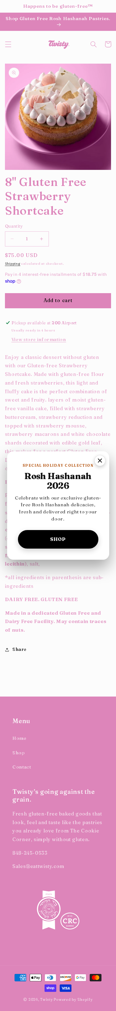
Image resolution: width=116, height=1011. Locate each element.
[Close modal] (99, 460)
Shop (58, 539)
